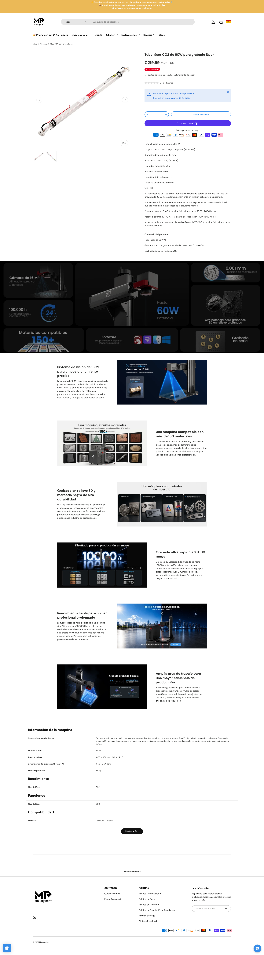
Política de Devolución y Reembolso (157, 910)
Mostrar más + (132, 831)
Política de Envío (147, 899)
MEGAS (98, 34)
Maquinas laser (80, 34)
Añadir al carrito (201, 114)
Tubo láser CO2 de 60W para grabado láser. (56, 44)
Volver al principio (132, 871)
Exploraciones (129, 34)
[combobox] (128, 22)
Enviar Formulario (113, 899)
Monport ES (43, 942)
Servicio (147, 34)
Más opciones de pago (187, 130)
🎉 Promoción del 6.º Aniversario (50, 34)
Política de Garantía (149, 904)
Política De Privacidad (150, 893)
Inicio (35, 44)
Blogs (162, 34)
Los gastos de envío (153, 75)
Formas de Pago (147, 915)
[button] (221, 22)
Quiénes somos (112, 893)
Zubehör (110, 34)
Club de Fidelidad (148, 921)
